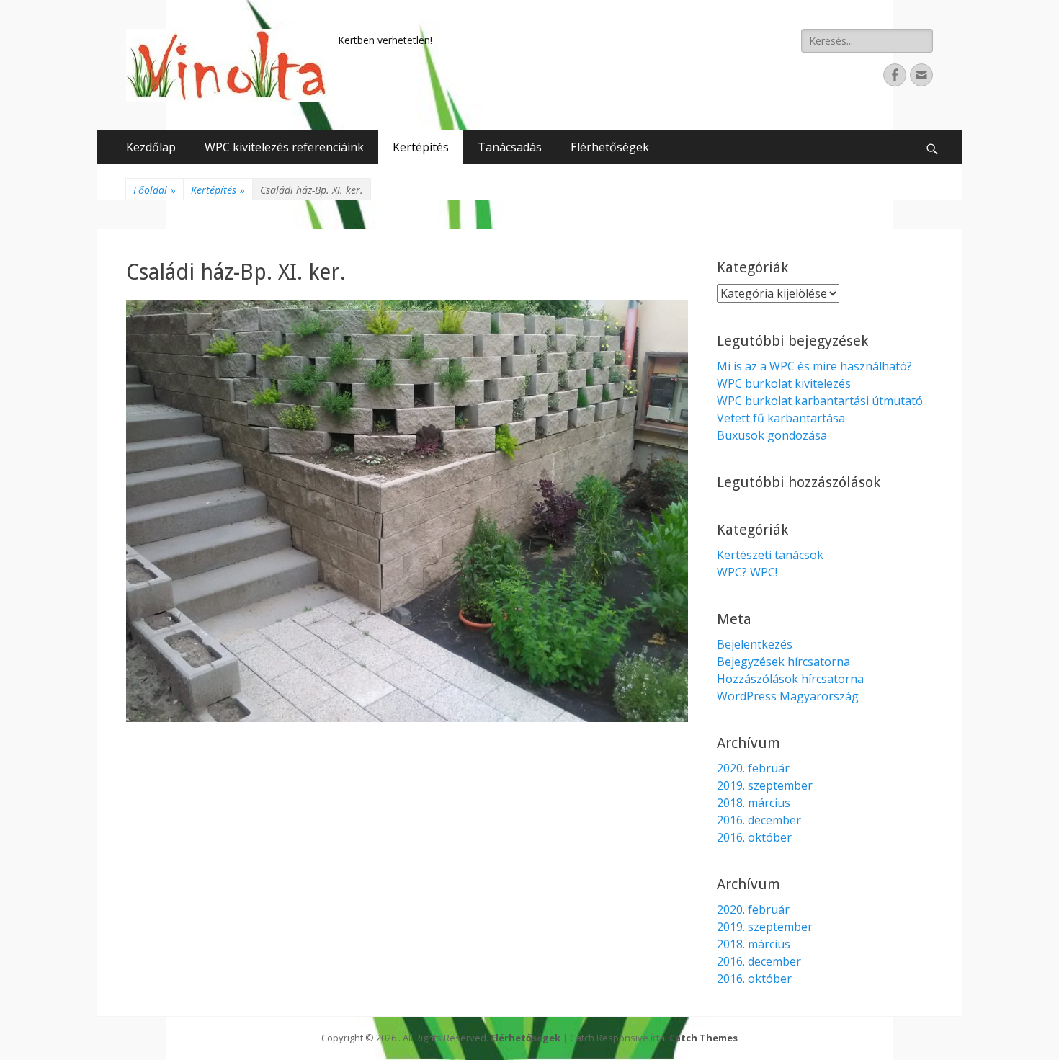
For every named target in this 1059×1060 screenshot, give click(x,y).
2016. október (754, 837)
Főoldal (154, 190)
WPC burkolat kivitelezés (784, 383)
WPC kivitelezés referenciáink (284, 147)
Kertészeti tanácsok (770, 555)
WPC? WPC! (747, 572)
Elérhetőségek (610, 147)
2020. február (753, 768)
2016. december (759, 820)
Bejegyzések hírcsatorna (783, 661)
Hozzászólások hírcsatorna (790, 679)
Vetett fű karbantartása (781, 418)
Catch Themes (703, 1037)
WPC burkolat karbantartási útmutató (820, 401)
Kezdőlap (151, 147)
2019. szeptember (765, 785)
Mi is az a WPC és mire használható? (814, 366)
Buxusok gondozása (772, 435)
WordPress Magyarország (788, 696)
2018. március (753, 803)
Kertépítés (421, 147)
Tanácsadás (510, 147)
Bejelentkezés (754, 644)
